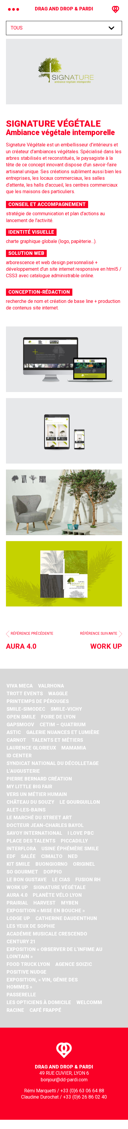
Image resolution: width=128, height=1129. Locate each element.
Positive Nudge (26, 972)
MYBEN (69, 903)
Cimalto (52, 856)
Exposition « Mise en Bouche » (46, 910)
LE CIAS (61, 879)
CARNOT (16, 740)
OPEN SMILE (21, 717)
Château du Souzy (30, 802)
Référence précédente (29, 641)
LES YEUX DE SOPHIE (31, 926)
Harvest (44, 903)
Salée (28, 856)
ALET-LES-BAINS (26, 810)
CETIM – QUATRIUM (63, 724)
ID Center (19, 755)
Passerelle (21, 995)
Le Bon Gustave (27, 879)
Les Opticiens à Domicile (39, 1002)
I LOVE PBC (81, 833)
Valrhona (51, 686)
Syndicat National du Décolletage (53, 763)
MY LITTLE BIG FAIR (29, 786)
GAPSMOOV (20, 724)
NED (73, 856)
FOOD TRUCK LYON (28, 964)
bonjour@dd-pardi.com (64, 1079)
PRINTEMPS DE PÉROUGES (38, 701)
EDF (11, 856)
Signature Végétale (59, 887)
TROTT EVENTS (25, 693)
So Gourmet (22, 872)
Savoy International (34, 833)
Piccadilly (74, 841)
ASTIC (14, 732)
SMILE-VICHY (66, 709)
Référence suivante (101, 641)
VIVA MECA (20, 686)
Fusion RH (88, 879)
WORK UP (17, 887)
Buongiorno (51, 864)
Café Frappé (45, 1010)
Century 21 (21, 941)
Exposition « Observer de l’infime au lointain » (54, 953)
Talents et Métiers (57, 740)
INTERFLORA (21, 848)
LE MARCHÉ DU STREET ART (39, 817)
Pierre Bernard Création (39, 779)
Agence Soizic (73, 964)
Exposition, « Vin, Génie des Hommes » (42, 983)
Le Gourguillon (80, 802)
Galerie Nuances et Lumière (62, 732)
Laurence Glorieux (31, 748)
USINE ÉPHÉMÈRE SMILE (70, 848)
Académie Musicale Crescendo (47, 934)
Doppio (52, 872)
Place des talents (31, 841)
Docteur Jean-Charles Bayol (45, 825)
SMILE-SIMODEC (26, 709)
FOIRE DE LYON (58, 717)
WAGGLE (58, 693)
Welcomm (89, 1002)
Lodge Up (18, 918)
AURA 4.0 (17, 895)
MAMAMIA (73, 748)
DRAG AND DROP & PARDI (64, 9)
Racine (15, 1010)
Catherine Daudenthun (66, 918)
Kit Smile (18, 864)
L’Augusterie (23, 771)
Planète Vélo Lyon (57, 895)
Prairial (17, 903)
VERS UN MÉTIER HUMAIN (37, 794)
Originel (84, 864)
